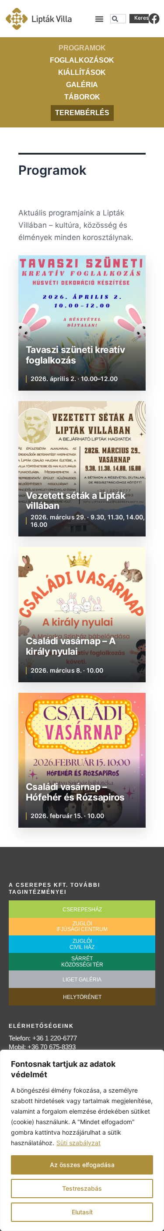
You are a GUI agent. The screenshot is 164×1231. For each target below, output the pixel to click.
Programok (82, 48)
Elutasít (82, 1212)
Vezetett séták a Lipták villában (75, 500)
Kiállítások (82, 72)
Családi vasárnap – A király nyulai (71, 646)
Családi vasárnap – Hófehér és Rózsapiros (75, 792)
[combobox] (118, 19)
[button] (99, 18)
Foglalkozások (82, 60)
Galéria (82, 84)
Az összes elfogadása (82, 1164)
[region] (82, 1140)
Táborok (82, 97)
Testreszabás (82, 1188)
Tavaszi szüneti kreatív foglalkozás (75, 355)
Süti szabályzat (78, 1142)
